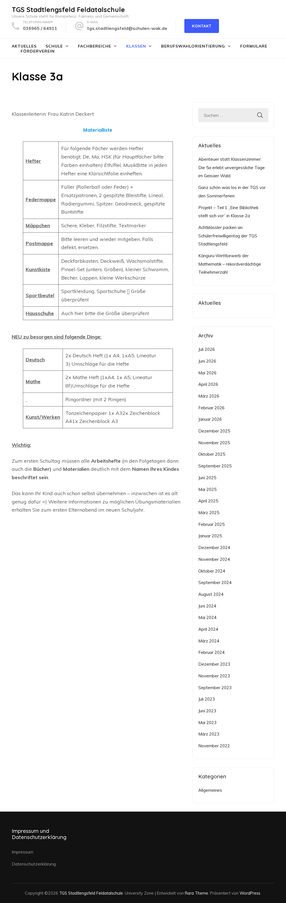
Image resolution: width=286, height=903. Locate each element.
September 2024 (215, 582)
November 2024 (214, 559)
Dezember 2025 (214, 431)
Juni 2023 (207, 710)
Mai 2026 (207, 372)
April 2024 (208, 629)
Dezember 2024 (214, 547)
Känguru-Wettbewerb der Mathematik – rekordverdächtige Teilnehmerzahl (229, 264)
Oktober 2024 (211, 571)
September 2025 (215, 466)
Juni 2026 (207, 361)
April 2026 (208, 384)
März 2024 (208, 641)
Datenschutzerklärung (34, 864)
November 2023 (214, 676)
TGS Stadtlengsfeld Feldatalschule (68, 9)
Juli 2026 (206, 349)
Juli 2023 (206, 699)
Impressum (22, 852)
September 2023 (215, 687)
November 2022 (214, 745)
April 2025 (208, 500)
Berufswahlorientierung (193, 46)
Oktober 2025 (211, 454)
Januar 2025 (210, 535)
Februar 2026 (211, 407)
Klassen (136, 46)
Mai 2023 (207, 722)
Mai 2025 (207, 489)
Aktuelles (24, 46)
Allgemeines (210, 790)
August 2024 (210, 594)
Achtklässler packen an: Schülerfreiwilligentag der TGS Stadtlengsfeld (227, 236)
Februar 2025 (211, 524)
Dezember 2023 (214, 664)
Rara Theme (196, 893)
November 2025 (214, 442)
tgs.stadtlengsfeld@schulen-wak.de (127, 28)
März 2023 (208, 734)
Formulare (253, 46)
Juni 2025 (207, 477)
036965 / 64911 (40, 28)
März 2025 (208, 512)
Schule (54, 46)
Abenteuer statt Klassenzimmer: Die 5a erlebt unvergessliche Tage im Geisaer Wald (231, 167)
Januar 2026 (210, 419)
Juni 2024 (207, 606)
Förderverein (38, 51)
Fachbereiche (94, 46)
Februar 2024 (211, 652)
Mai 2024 (207, 617)
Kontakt (201, 26)
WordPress (250, 893)
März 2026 (208, 396)
